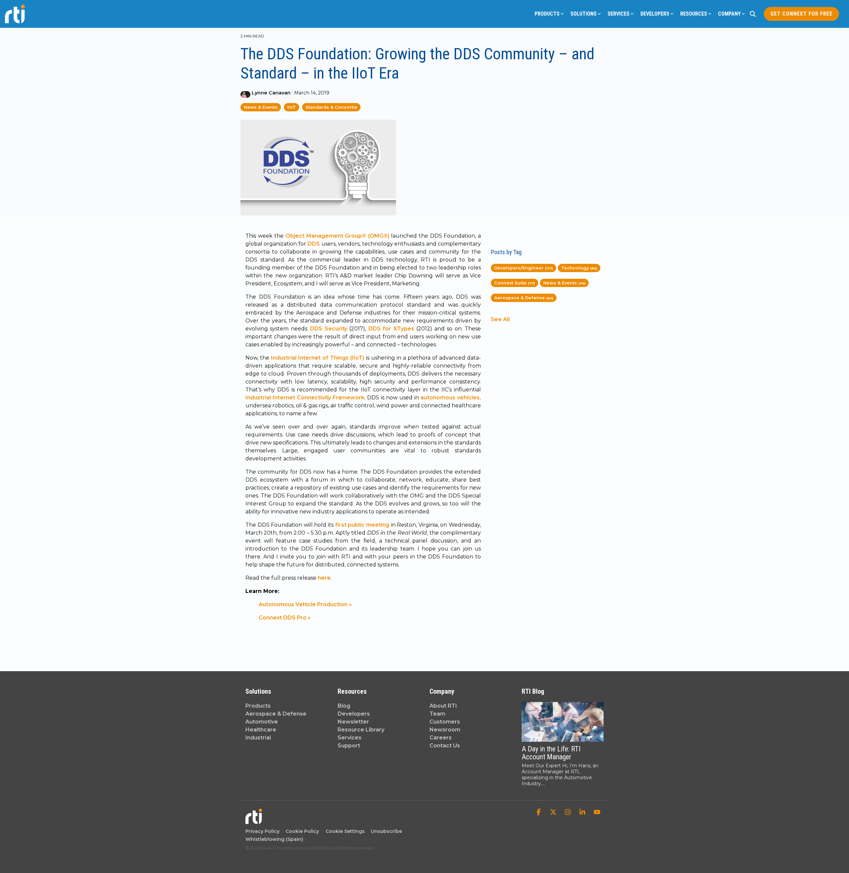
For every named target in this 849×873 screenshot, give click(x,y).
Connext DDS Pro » (285, 617)
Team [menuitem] (437, 714)
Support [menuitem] (349, 745)
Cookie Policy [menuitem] (301, 831)
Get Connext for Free (801, 14)
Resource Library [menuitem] (361, 730)
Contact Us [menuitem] (444, 745)
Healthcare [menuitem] (260, 730)
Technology (579, 267)
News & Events (261, 107)
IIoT (291, 107)
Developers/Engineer (523, 267)
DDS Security (328, 328)
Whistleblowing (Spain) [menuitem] (274, 839)
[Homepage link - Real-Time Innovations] (253, 821)
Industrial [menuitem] (258, 737)
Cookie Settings (345, 831)
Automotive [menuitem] (261, 722)
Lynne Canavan (271, 93)
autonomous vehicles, (451, 397)
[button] (539, 813)
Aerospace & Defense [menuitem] (275, 714)
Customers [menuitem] (444, 722)
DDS (313, 244)
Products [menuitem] (258, 706)
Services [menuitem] (349, 737)
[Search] (753, 14)
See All (500, 319)
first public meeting (362, 525)
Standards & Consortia (331, 107)
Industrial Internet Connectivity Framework (304, 397)
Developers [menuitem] (354, 714)
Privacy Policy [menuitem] (262, 831)
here (324, 578)
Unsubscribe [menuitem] (385, 831)
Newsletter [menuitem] (353, 722)
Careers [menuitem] (440, 737)
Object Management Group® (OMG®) (337, 236)
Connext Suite (514, 282)
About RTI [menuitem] (443, 706)
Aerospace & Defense (523, 297)
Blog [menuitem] (344, 706)
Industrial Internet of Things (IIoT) (317, 358)
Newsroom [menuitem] (444, 730)
